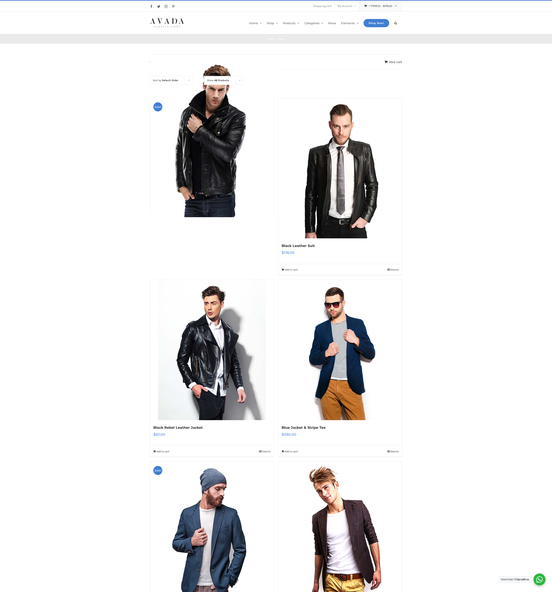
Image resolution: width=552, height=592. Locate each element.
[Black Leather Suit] (340, 168)
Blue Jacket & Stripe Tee (304, 428)
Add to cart (291, 269)
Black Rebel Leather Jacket (178, 428)
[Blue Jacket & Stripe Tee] (340, 350)
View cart (395, 62)
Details (394, 269)
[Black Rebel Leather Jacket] (212, 350)
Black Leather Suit (298, 246)
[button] (395, 23)
